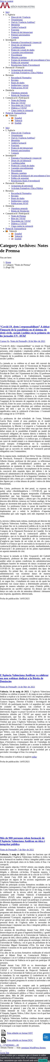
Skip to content (6, 1)
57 (4, 1045)
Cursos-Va (4, 341)
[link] (17, 7)
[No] (49, 1061)
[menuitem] (28, 12)
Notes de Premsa (17, 341)
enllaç (34, 757)
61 (13, 1045)
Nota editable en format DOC (20, 1040)
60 (11, 1045)
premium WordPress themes (33, 1047)
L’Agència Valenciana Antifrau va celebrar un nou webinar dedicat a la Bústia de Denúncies (24, 678)
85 (18, 1045)
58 (7, 1045)
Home (8, 262)
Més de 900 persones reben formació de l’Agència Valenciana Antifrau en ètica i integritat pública (22, 841)
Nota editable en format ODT (20, 1033)
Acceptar (43, 1060)
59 (9, 1045)
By (26, 341)
